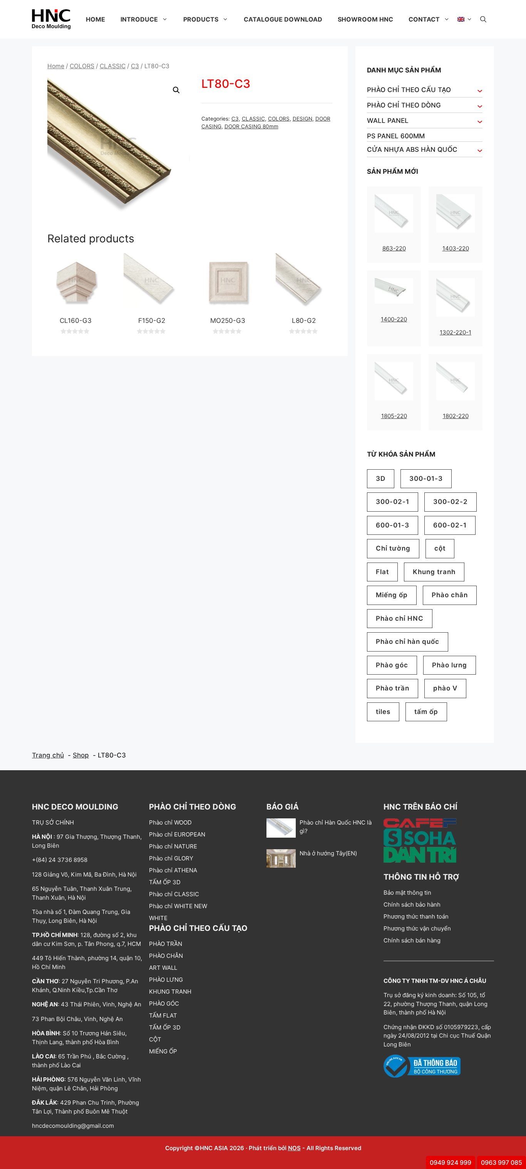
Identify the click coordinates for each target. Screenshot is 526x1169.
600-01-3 (392, 525)
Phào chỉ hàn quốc (407, 641)
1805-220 (394, 416)
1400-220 (394, 319)
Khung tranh (434, 572)
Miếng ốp (392, 595)
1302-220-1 (455, 332)
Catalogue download (283, 19)
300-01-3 (426, 478)
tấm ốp (426, 712)
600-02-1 (450, 525)
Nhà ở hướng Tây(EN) (328, 853)
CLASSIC (113, 66)
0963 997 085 (501, 1162)
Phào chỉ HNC (400, 618)
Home (95, 19)
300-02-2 (450, 502)
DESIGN (302, 119)
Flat (382, 572)
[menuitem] (464, 19)
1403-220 (455, 248)
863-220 (394, 248)
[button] (483, 19)
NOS (294, 1148)
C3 (135, 66)
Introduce (139, 19)
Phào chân (450, 595)
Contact (424, 19)
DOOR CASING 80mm (251, 126)
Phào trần (392, 688)
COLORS (82, 66)
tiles (383, 712)
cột (440, 548)
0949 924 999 (450, 1162)
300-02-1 (392, 502)
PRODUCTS (200, 19)
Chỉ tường (393, 548)
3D (380, 478)
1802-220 (456, 416)
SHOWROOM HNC (365, 19)
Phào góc (392, 665)
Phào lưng (449, 665)
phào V (445, 688)
